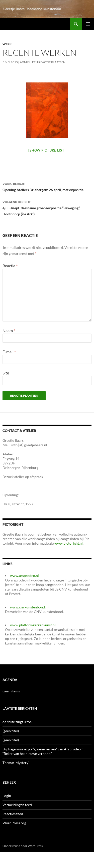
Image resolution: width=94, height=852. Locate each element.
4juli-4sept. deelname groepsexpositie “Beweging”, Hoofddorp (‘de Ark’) (41, 208)
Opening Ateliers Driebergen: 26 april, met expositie (43, 187)
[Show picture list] (46, 150)
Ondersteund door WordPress (23, 846)
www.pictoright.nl (68, 543)
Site (6, 372)
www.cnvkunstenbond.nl (29, 607)
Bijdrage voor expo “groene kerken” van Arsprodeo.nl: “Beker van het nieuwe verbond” (44, 751)
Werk (7, 44)
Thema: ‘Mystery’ (16, 762)
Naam (9, 330)
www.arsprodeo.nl (24, 575)
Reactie (10, 265)
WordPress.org (14, 823)
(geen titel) (11, 731)
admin (25, 62)
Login (7, 796)
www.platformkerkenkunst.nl (33, 625)
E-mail (9, 351)
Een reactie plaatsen (48, 62)
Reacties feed (13, 814)
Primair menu (88, 24)
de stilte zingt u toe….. (19, 722)
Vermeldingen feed (17, 805)
